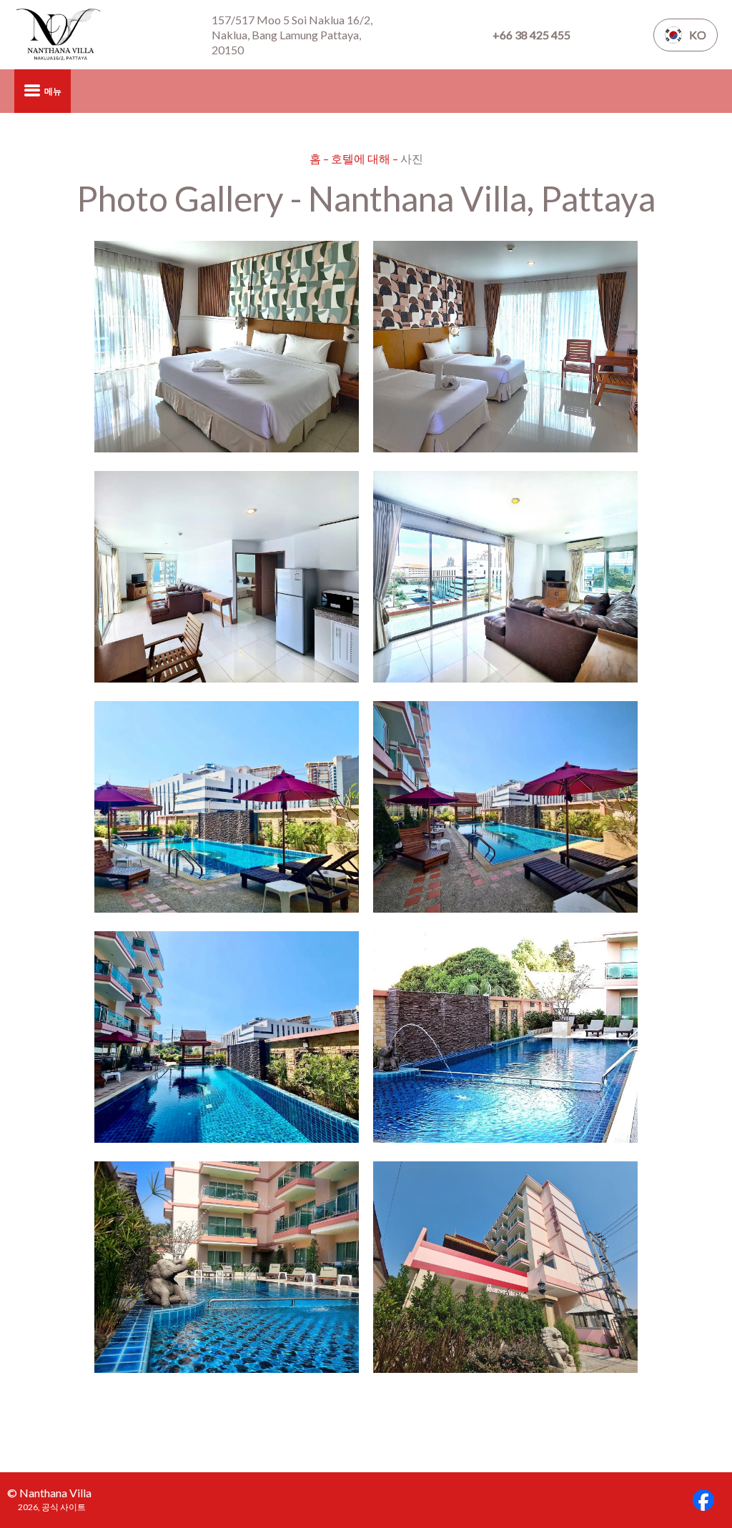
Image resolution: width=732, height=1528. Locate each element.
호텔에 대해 (361, 158)
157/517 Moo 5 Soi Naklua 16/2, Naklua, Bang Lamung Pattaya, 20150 (292, 34)
